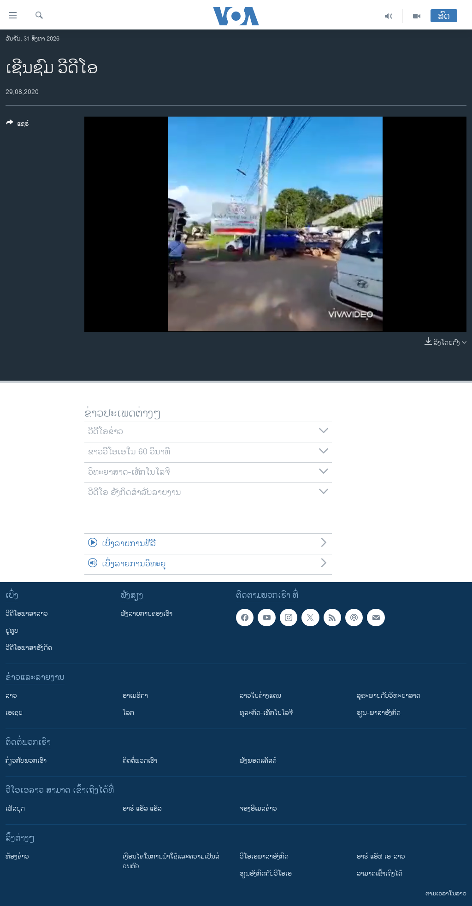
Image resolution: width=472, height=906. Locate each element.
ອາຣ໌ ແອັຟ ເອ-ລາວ (381, 856)
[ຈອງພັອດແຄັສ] (375, 617)
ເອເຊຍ (14, 713)
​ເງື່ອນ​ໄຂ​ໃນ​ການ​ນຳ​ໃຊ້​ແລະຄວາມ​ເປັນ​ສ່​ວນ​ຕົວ (171, 861)
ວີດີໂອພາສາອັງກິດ (29, 648)
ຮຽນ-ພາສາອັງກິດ (379, 713)
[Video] (417, 16)
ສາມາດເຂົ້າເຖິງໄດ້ (379, 873)
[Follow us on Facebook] (245, 617)
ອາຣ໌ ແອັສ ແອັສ (142, 808)
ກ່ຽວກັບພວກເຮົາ (26, 760)
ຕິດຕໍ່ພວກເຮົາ (140, 760)
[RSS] (332, 617)
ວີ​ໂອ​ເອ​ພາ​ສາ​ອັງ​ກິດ (264, 856)
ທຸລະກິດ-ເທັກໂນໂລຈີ (266, 713)
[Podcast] (354, 617)
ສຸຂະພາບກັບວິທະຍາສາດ (388, 695)
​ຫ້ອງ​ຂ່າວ (17, 856)
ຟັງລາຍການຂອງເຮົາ (146, 613)
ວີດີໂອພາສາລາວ (27, 613)
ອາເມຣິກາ (135, 695)
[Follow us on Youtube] (266, 617)
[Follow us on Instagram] (288, 617)
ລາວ (11, 695)
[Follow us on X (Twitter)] (310, 617)
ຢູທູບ (12, 630)
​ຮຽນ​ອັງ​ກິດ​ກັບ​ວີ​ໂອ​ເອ (266, 873)
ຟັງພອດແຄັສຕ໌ (258, 760)
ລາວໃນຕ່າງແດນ (260, 695)
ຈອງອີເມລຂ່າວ (258, 808)
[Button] (17, 125)
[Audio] (389, 16)
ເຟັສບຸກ (15, 808)
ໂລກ (128, 713)
